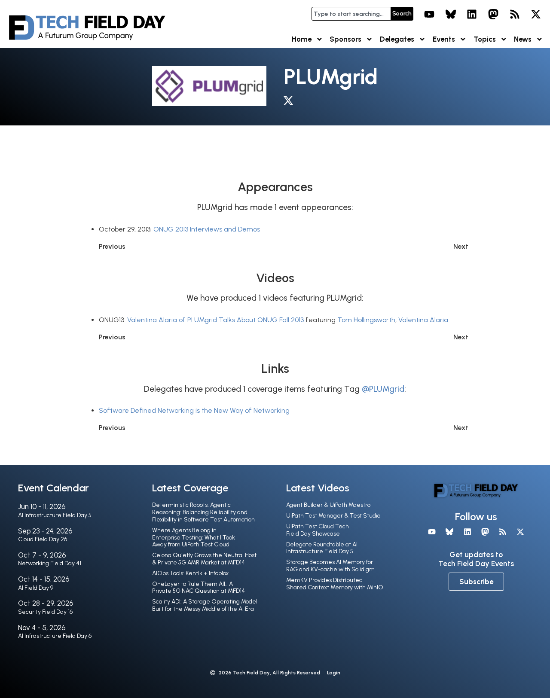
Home (302, 39)
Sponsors (345, 39)
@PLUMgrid (383, 389)
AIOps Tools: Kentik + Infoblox (190, 573)
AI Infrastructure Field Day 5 (55, 515)
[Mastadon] (493, 14)
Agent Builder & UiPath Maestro (328, 505)
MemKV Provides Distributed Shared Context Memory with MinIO (334, 583)
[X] (536, 14)
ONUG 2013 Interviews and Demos (206, 229)
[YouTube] (429, 14)
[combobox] (351, 14)
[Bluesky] (450, 14)
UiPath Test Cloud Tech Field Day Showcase (317, 530)
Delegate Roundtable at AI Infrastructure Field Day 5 (322, 548)
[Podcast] (514, 14)
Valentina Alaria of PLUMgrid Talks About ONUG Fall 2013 (215, 320)
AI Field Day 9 (35, 587)
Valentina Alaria (423, 320)
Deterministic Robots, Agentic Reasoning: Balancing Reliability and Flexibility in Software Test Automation (203, 512)
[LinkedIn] (472, 14)
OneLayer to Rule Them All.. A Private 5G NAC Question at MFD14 (198, 587)
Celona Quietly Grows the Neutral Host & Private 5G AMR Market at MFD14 (204, 559)
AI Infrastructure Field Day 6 (55, 636)
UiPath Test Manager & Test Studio (333, 515)
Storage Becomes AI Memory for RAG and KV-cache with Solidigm (330, 565)
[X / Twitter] (290, 102)
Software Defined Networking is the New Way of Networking (194, 410)
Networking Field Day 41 (49, 563)
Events (444, 39)
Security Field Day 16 (45, 612)
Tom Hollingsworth (366, 320)
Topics (485, 39)
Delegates (397, 39)
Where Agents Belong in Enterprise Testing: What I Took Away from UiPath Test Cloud (193, 538)
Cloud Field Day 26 (42, 539)
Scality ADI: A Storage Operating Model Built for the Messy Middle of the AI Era (204, 605)
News (523, 39)
